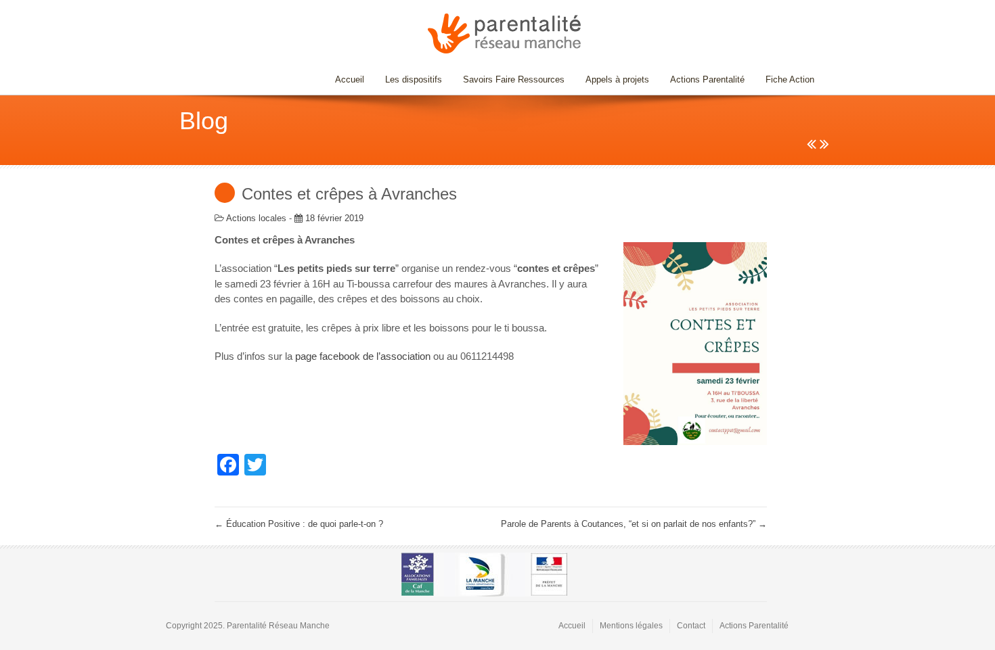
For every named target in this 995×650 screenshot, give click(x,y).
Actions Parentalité (707, 79)
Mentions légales (631, 625)
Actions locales (256, 218)
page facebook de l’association (362, 356)
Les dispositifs (408, 79)
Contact (691, 625)
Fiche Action (790, 79)
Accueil (349, 79)
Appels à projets (617, 79)
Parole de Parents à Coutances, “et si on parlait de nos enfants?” (634, 524)
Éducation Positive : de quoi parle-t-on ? (299, 524)
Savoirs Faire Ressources (509, 79)
